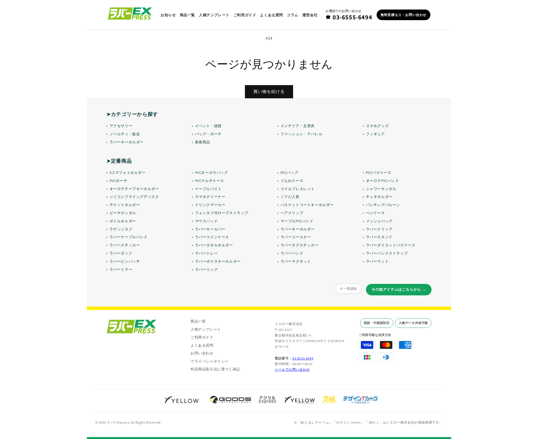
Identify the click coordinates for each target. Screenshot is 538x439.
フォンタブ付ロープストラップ (221, 213)
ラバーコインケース (212, 237)
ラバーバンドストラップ (387, 253)
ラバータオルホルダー (214, 245)
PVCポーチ (118, 180)
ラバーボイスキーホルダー (218, 261)
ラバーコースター (295, 237)
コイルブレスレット (297, 188)
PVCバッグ (289, 172)
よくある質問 (271, 15)
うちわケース (291, 180)
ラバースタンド (379, 237)
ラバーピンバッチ (125, 261)
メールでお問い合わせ (292, 369)
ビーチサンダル (123, 213)
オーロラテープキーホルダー (134, 188)
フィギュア (375, 134)
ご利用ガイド (244, 15)
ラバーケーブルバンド (129, 237)
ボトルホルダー (123, 221)
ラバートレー (206, 253)
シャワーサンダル (381, 188)
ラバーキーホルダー (127, 142)
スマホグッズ (377, 125)
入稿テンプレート (214, 15)
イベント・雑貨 (208, 125)
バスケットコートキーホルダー (307, 204)
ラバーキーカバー (210, 229)
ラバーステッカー (125, 245)
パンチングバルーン (383, 204)
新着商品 (202, 142)
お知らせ (168, 15)
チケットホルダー (125, 204)
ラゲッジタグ (121, 229)
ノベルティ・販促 (125, 134)
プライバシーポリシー (210, 361)
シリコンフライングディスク (134, 196)
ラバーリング (206, 269)
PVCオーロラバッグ (211, 172)
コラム (292, 15)
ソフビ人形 (290, 196)
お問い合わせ (202, 353)
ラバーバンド (291, 253)
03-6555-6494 (349, 17)
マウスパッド (206, 221)
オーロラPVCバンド (382, 180)
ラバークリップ (379, 229)
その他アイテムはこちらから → (399, 289)
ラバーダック (121, 253)
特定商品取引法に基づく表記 (215, 369)
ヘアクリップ (291, 213)
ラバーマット (377, 261)
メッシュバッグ (379, 221)
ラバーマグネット (295, 261)
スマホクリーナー (210, 196)
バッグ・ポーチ (208, 134)
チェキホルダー (379, 196)
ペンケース (375, 213)
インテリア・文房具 (297, 125)
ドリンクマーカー (210, 204)
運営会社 (309, 15)
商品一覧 (187, 15)
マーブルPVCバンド (297, 221)
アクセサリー (121, 125)
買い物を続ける (269, 91)
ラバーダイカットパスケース (391, 245)
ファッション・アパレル (301, 134)
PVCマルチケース (209, 180)
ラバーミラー (121, 269)
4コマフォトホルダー (128, 172)
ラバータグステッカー (299, 245)
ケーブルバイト (208, 188)
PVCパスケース (378, 172)
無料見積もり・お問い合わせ (403, 15)
